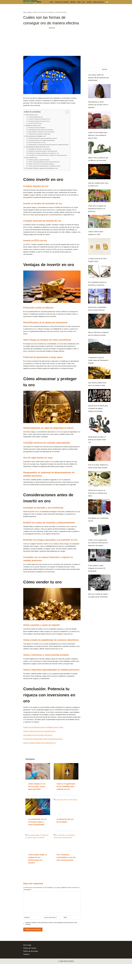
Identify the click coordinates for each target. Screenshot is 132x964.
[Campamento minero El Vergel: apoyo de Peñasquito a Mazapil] (99, 346)
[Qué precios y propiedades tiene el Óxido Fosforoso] (99, 296)
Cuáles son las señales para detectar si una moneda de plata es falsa (97, 135)
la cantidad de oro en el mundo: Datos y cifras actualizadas (37, 822)
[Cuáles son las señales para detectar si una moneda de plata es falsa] (99, 120)
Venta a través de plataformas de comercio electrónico (44, 162)
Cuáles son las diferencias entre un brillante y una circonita (43, 727)
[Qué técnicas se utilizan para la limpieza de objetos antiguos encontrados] (99, 395)
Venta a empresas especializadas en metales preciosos (44, 166)
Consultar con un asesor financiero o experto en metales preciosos (48, 155)
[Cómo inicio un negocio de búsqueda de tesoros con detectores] (99, 195)
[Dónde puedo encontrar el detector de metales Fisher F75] (99, 424)
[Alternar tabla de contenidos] (66, 112)
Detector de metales (62, 2)
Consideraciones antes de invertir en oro (37, 147)
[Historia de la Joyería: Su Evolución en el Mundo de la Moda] (99, 479)
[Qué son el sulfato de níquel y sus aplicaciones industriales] (99, 582)
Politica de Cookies (29, 948)
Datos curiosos (98, 2)
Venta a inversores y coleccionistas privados (41, 164)
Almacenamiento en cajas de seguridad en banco (43, 138)
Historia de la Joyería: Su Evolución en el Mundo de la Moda (97, 493)
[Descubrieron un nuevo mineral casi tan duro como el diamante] (99, 91)
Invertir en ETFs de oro (35, 123)
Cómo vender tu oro (31, 157)
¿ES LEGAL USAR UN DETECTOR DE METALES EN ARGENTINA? (98, 77)
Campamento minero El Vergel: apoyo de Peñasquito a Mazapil (98, 360)
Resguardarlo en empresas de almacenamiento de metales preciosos (48, 144)
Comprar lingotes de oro (36, 117)
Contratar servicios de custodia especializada (42, 140)
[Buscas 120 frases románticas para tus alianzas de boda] (99, 321)
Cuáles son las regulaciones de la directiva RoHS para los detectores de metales (98, 542)
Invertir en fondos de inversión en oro (39, 119)
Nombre (27, 917)
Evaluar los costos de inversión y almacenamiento (43, 151)
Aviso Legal (27, 945)
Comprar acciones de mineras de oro (39, 121)
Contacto (26, 954)
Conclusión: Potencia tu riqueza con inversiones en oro (42, 168)
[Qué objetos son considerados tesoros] (99, 506)
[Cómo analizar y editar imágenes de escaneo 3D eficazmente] (99, 555)
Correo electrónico (50, 917)
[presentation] (37, 771)
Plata (79, 2)
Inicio (52, 2)
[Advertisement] (52, 41)
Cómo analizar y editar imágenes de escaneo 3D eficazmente (96, 568)
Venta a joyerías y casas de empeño (39, 159)
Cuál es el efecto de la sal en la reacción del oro (39, 731)
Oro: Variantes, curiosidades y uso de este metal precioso (66, 857)
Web (65, 917)
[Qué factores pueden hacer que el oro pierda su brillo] (99, 373)
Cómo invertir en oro (32, 114)
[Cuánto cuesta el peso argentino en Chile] (99, 221)
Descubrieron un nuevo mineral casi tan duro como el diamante (98, 104)
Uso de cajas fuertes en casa (37, 142)
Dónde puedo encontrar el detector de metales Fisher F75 (97, 439)
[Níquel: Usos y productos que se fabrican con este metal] (99, 148)
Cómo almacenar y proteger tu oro (36, 136)
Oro (83, 2)
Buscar (104, 69)
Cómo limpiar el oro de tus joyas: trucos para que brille (36, 786)
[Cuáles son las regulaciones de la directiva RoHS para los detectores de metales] (99, 530)
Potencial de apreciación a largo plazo (39, 134)
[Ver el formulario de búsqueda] (107, 2)
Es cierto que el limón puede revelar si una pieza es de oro (43, 739)
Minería (73, 2)
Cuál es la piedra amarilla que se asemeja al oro (39, 743)
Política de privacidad (30, 951)
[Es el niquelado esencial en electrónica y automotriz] (99, 272)
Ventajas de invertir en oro (33, 125)
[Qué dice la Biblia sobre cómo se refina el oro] (99, 171)
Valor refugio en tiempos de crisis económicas (42, 131)
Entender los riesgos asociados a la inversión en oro (44, 153)
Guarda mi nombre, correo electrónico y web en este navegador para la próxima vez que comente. (51, 923)
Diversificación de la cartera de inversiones (41, 129)
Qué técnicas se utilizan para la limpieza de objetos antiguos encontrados (98, 408)
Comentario (27, 889)
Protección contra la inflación (37, 127)
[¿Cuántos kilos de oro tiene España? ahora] (99, 246)
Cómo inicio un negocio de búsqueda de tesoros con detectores (97, 208)
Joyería (89, 2)
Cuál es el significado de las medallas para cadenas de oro (66, 786)
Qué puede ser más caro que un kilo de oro (37, 735)
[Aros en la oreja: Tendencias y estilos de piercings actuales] (99, 453)
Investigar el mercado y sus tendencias (40, 149)
